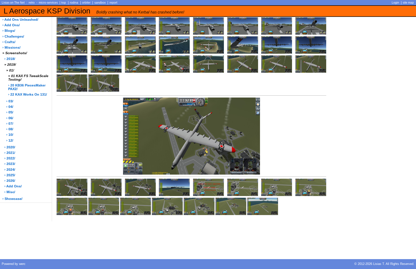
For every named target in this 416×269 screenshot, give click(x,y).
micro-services (48, 2)
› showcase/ (12, 199)
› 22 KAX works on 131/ (27, 94)
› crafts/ (8, 42)
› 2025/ (9, 175)
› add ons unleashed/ (20, 19)
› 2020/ (9, 147)
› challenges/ (13, 36)
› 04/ (9, 107)
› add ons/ (11, 25)
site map (408, 2)
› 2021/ (9, 153)
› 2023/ (9, 164)
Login (395, 2)
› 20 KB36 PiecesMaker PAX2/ (27, 87)
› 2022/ (9, 158)
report (113, 2)
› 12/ (9, 140)
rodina (74, 2)
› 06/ (9, 118)
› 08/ (9, 129)
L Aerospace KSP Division (94, 11)
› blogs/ (8, 31)
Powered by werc (14, 264)
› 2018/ (9, 59)
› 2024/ (9, 169)
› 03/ (9, 101)
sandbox (100, 2)
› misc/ (9, 192)
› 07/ (9, 123)
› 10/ (9, 135)
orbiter (86, 2)
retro (32, 2)
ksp (63, 2)
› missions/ (11, 47)
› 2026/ (9, 181)
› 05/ (9, 112)
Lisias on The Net (13, 2)
